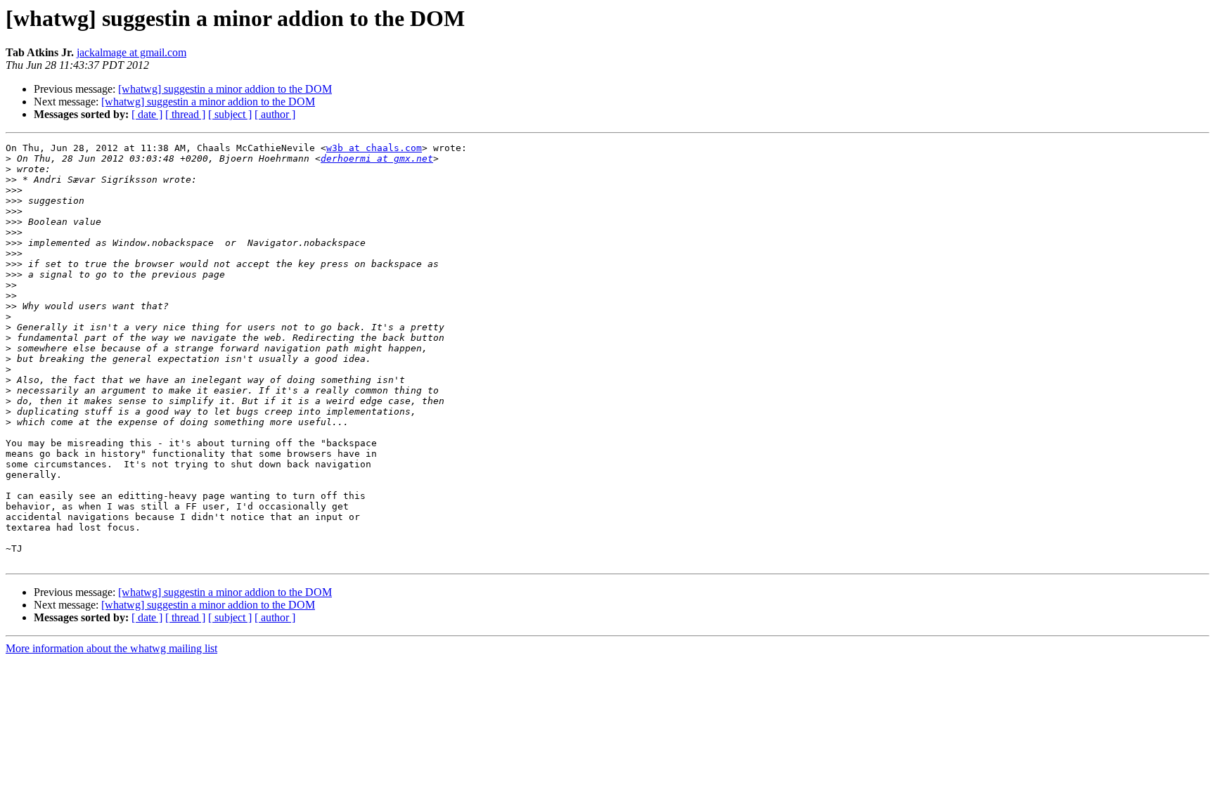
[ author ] (275, 114)
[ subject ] (230, 114)
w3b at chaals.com (374, 148)
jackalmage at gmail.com (131, 52)
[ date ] (146, 114)
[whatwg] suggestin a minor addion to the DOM (225, 89)
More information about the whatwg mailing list (111, 648)
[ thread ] (185, 114)
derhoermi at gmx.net (377, 158)
